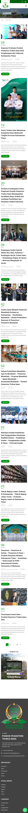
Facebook (3, 787)
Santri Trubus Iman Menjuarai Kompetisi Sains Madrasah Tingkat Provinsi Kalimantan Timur (13, 134)
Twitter (2, 794)
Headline (7, 59)
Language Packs (4, 807)
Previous (2, 292)
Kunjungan (11, 266)
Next (26, 292)
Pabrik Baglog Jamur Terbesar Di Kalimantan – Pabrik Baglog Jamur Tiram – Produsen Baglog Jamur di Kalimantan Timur (13, 496)
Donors (2, 773)
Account (25, 1)
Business (3, 59)
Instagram (3, 784)
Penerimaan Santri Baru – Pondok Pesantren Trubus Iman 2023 (13, 617)
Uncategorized (14, 569)
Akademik (3, 141)
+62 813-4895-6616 (8, 750)
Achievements (4, 771)
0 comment (17, 59)
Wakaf (10, 59)
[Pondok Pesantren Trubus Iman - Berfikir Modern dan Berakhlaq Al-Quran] (5, 4)
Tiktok (2, 791)
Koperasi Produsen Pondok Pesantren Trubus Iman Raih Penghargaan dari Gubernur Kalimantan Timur (12, 52)
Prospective (4, 766)
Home (2, 19)
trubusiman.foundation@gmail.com (11, 753)
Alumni (2, 768)
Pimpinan (7, 623)
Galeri (2, 266)
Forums (2, 805)
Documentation (4, 802)
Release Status (4, 810)
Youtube (3, 789)
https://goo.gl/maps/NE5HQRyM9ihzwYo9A (13, 756)
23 (17, 644)
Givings (2, 775)
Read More (5, 74)
